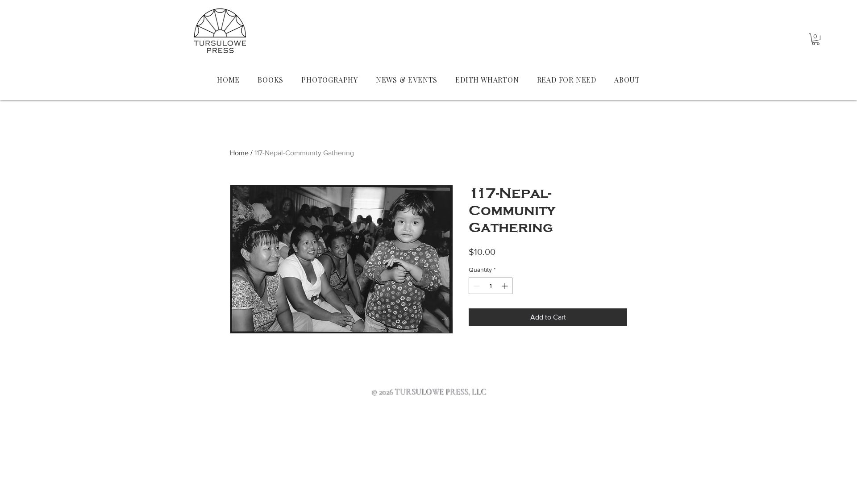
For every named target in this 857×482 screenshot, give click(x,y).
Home (239, 153)
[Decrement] (475, 286)
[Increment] (505, 286)
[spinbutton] (490, 286)
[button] (816, 39)
